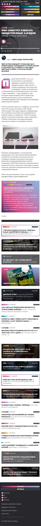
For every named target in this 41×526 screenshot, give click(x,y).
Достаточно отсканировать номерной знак (18, 417)
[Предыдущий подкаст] (2, 51)
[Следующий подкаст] (11, 51)
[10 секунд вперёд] (8, 51)
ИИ (30, 6)
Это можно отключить (20, 247)
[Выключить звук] (39, 51)
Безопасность (30, 9)
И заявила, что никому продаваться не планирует (18, 381)
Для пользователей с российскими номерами (19, 459)
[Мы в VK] (5, 4)
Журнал (30, 14)
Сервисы (6, 453)
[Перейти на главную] (14, 1)
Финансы (4, 316)
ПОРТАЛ (20, 486)
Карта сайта (5, 514)
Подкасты (10, 14)
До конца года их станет (19, 333)
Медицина (4, 433)
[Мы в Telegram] (2, 4)
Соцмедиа (10, 9)
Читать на (9, 182)
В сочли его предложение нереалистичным (18, 309)
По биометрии (19, 321)
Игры (4, 363)
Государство (10, 6)
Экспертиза (18, 184)
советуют (30, 79)
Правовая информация (9, 510)
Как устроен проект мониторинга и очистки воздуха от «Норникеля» (18, 297)
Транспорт (10, 12)
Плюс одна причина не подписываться (19, 232)
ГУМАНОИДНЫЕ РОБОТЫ (19, 283)
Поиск (27, 4)
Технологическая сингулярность (12, 517)
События (11, 27)
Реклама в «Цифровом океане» (11, 504)
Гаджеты (4, 27)
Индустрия (5, 304)
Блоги (30, 12)
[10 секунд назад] (5, 51)
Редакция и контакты (8, 507)
